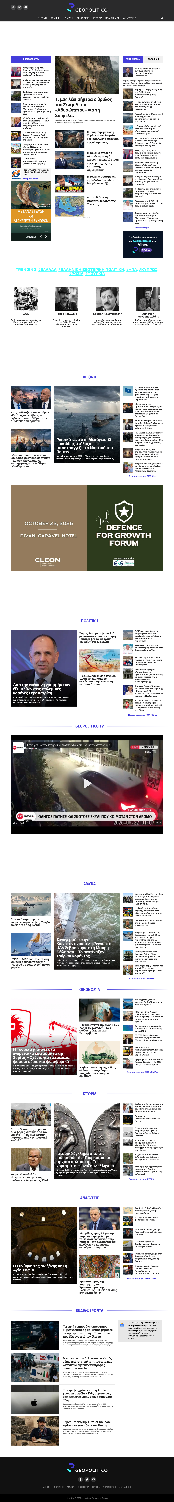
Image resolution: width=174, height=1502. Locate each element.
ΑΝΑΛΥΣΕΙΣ (129, 18)
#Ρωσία (76, 273)
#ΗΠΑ (131, 269)
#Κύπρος (148, 269)
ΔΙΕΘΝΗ (42, 18)
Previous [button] (41, 236)
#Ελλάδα (47, 269)
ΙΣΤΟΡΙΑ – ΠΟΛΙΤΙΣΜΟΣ (106, 18)
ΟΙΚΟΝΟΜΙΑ (83, 18)
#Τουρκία (95, 273)
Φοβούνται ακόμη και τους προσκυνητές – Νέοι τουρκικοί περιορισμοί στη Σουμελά (148, 322)
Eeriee (104, 1498)
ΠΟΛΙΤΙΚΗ (55, 18)
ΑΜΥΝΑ (69, 18)
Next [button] (46, 236)
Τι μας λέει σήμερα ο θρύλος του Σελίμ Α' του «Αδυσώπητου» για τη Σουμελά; (66, 323)
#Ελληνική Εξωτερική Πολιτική (91, 269)
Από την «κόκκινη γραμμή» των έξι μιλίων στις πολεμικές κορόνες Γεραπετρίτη (26, 322)
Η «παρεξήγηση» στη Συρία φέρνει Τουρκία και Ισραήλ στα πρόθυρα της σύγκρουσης (107, 322)
